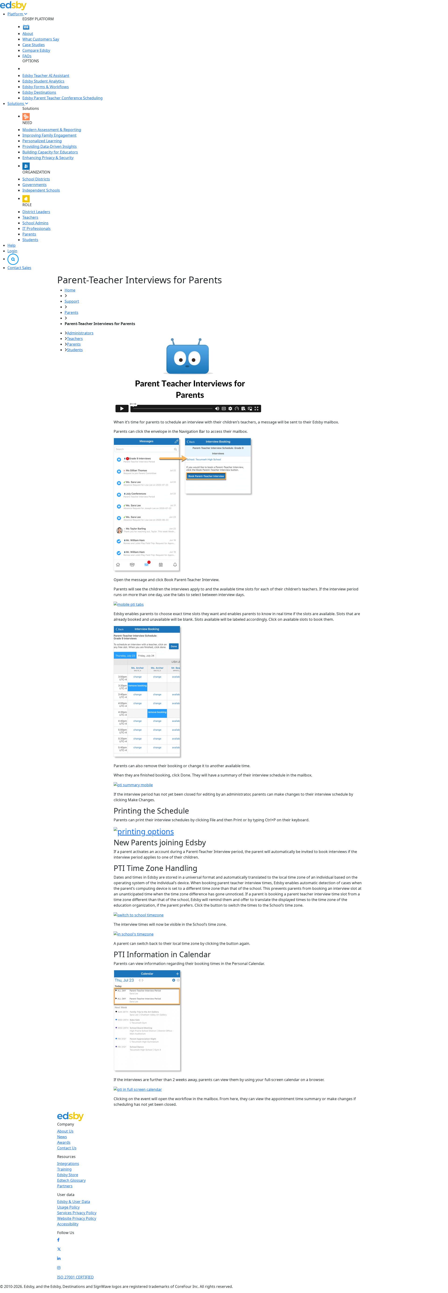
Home (70, 290)
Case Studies (33, 44)
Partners (65, 1186)
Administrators (80, 333)
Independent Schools (41, 190)
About (27, 33)
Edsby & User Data (73, 1201)
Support (72, 301)
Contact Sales (19, 267)
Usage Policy (68, 1207)
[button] (13, 258)
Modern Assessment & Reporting (51, 129)
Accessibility (67, 1224)
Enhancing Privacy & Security (48, 157)
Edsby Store (67, 1174)
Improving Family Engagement (49, 135)
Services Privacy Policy (76, 1212)
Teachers (30, 217)
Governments (34, 184)
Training (64, 1169)
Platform (15, 14)
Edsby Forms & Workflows (45, 86)
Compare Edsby (36, 50)
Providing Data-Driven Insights (49, 146)
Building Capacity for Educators (50, 152)
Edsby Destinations (39, 92)
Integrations (68, 1163)
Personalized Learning (42, 140)
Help (11, 245)
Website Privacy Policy (76, 1218)
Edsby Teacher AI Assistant (45, 75)
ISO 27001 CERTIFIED (75, 1277)
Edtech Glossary (71, 1180)
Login (12, 250)
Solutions (16, 103)
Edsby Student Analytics (43, 81)
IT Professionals (36, 228)
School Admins (35, 222)
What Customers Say (40, 39)
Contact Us (67, 1148)
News (62, 1136)
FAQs (27, 56)
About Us (65, 1131)
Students (30, 239)
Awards (63, 1142)
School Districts (36, 179)
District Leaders (36, 211)
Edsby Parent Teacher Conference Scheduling (62, 98)
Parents (29, 234)
